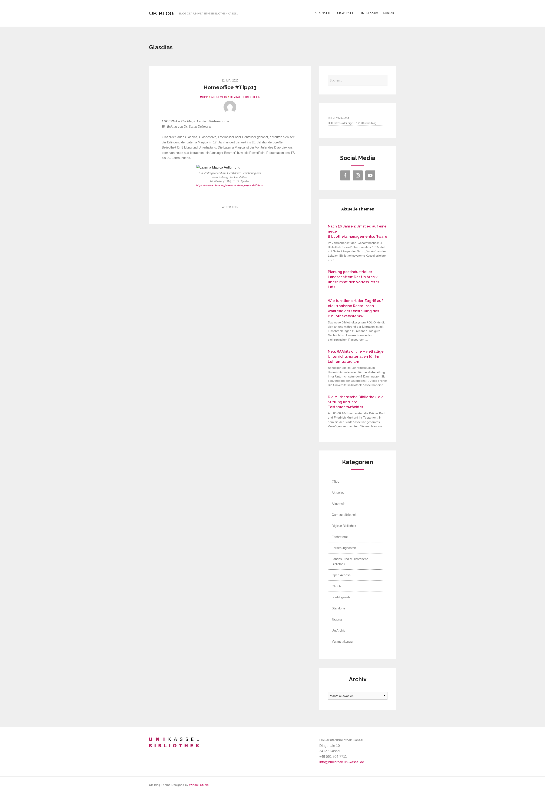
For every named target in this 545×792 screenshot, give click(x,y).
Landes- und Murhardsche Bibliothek (350, 561)
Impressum (369, 13)
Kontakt (389, 13)
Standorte (338, 608)
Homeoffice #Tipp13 (230, 87)
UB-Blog (161, 13)
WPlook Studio (199, 784)
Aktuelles (338, 492)
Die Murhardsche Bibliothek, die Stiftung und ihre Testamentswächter (356, 402)
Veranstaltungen (343, 641)
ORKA (336, 586)
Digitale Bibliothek (245, 97)
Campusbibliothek (344, 514)
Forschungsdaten (344, 548)
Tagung (337, 619)
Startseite (324, 13)
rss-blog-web (341, 597)
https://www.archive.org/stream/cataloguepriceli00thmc (230, 185)
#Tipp (204, 97)
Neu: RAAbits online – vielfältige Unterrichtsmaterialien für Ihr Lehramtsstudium (356, 356)
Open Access (341, 575)
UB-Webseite (347, 13)
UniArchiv (338, 630)
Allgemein (219, 97)
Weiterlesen (230, 207)
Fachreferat (340, 537)
